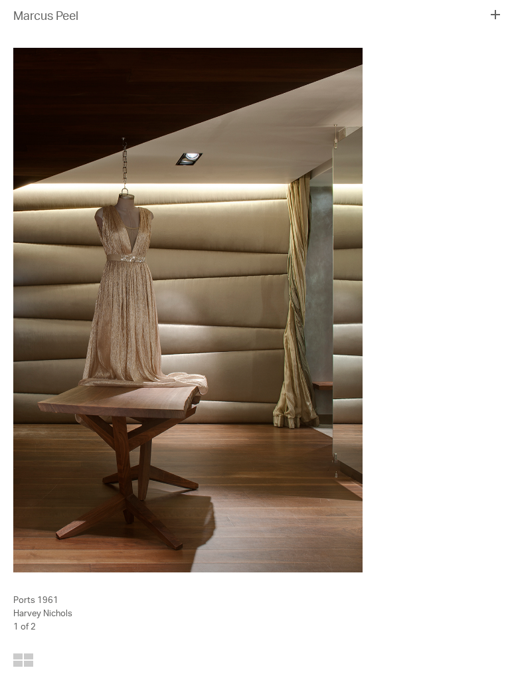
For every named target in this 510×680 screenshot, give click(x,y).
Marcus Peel (45, 17)
